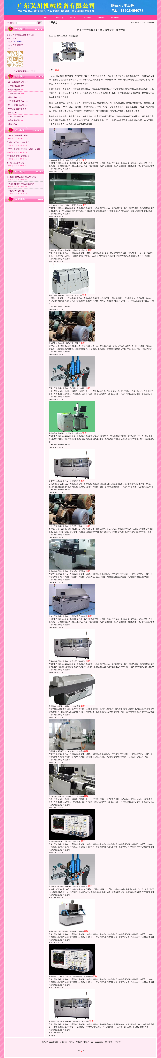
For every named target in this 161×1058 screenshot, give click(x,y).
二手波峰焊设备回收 (16, 86)
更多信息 (52, 1035)
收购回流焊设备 (14, 89)
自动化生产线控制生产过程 (17, 135)
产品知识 (87, 17)
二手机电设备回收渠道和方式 (18, 156)
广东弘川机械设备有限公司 (59, 168)
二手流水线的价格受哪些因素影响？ (21, 184)
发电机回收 (12, 124)
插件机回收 (12, 97)
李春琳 (118, 1042)
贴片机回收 (12, 112)
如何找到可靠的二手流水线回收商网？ (21, 177)
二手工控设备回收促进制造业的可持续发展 (23, 149)
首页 (46, 17)
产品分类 (73, 17)
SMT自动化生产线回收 (17, 109)
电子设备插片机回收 (16, 105)
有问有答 (101, 17)
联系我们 (115, 17)
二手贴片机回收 (14, 93)
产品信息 (60, 17)
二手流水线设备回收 (16, 82)
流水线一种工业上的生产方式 (18, 142)
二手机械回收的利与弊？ (16, 190)
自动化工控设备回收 (16, 116)
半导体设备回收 (14, 120)
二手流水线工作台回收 (15, 163)
